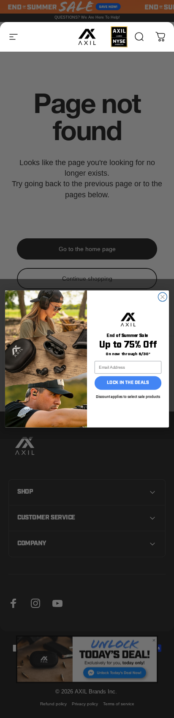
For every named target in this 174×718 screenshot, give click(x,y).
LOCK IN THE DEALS (128, 383)
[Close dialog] (162, 297)
